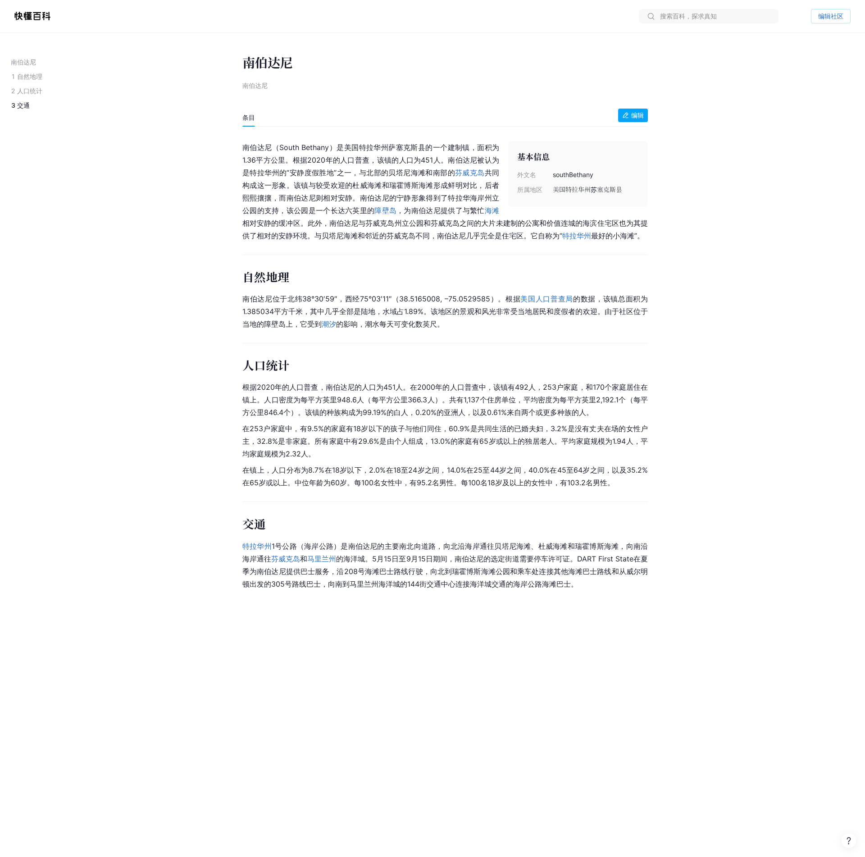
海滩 (492, 210)
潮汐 (329, 323)
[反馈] (849, 841)
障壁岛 (385, 210)
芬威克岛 (470, 172)
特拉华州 (576, 235)
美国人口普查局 (546, 298)
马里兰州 (321, 558)
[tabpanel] (445, 364)
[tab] (248, 118)
